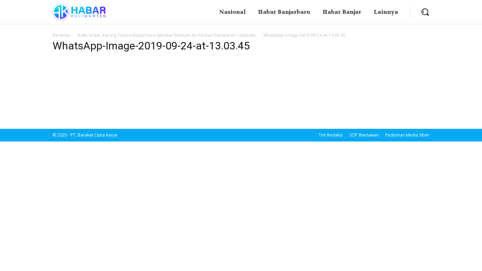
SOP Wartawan (364, 135)
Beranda (61, 35)
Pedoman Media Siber (407, 135)
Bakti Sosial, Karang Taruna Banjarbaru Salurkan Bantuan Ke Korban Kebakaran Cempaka (166, 35)
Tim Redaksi (331, 135)
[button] (425, 11)
